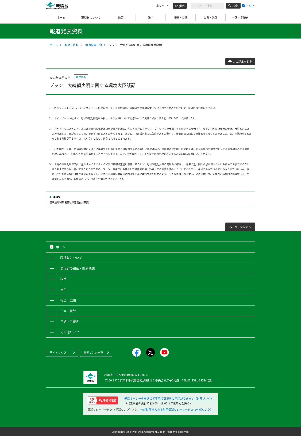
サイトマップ (58, 352)
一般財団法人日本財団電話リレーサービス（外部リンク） (176, 409)
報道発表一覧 (93, 45)
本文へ (160, 5)
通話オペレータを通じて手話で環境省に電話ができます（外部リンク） (169, 398)
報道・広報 (72, 45)
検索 (235, 5)
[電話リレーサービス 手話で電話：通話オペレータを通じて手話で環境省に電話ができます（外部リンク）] (102, 400)
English (180, 5)
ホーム (61, 17)
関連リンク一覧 (93, 352)
